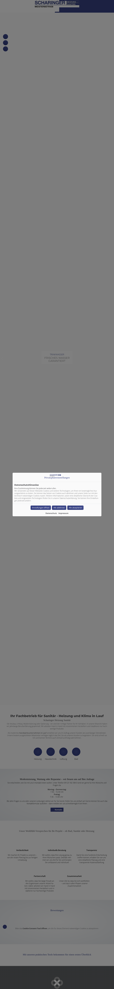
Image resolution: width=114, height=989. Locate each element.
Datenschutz (51, 513)
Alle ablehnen (59, 507)
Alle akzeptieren (75, 507)
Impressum (63, 513)
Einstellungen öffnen (40, 507)
